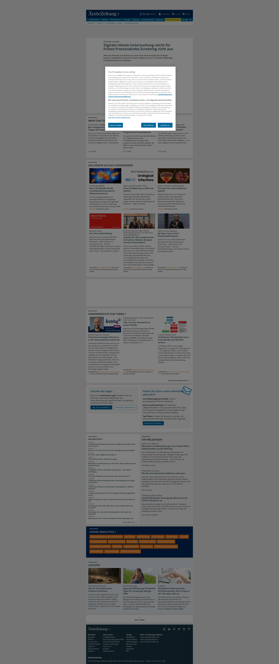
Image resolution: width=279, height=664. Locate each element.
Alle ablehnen (149, 125)
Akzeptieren (165, 125)
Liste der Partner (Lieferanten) (119, 118)
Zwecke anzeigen (115, 125)
